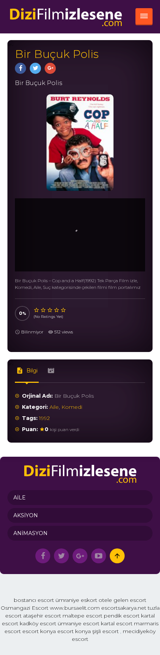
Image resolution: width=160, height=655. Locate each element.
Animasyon (30, 533)
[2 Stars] (43, 310)
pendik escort (122, 615)
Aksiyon (25, 515)
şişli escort (105, 631)
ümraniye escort (78, 623)
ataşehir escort (42, 615)
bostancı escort (34, 600)
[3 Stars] (50, 310)
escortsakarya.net (123, 608)
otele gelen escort (122, 600)
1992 (44, 418)
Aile (54, 407)
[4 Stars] (57, 310)
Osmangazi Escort (24, 608)
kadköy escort (38, 623)
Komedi (71, 407)
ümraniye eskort (76, 600)
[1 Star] (36, 310)
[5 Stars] (63, 310)
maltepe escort (82, 615)
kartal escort (116, 623)
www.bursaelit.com (75, 608)
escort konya (39, 631)
